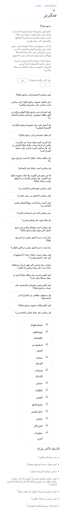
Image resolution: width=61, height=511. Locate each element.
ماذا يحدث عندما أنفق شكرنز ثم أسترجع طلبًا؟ (33, 239)
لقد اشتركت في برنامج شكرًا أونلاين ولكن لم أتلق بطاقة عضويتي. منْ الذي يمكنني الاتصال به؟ (31, 115)
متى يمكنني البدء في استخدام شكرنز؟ (34, 213)
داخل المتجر (36, 412)
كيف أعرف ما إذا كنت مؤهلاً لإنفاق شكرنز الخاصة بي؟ (32, 204)
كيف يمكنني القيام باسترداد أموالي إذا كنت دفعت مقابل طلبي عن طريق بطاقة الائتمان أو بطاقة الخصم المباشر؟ (32, 482)
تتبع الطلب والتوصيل (37, 335)
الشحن (39, 397)
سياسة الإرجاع (39, 361)
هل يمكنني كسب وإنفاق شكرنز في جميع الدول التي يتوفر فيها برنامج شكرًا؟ (33, 229)
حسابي (39, 383)
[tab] (30, 26)
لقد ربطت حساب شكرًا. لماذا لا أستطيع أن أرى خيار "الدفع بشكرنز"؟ (32, 256)
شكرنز (38, 6)
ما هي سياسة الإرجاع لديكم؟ (43, 471)
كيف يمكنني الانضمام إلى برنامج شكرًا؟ (33, 95)
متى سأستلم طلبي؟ (47, 457)
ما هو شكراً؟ (45, 26)
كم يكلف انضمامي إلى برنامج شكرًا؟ (35, 135)
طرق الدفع (37, 405)
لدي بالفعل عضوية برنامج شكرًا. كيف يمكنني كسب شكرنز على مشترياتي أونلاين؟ (31, 103)
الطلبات (38, 390)
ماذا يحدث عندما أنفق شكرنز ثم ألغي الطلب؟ (30, 248)
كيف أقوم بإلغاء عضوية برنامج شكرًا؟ (34, 305)
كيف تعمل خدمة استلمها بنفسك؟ (41, 464)
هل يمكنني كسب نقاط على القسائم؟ (34, 168)
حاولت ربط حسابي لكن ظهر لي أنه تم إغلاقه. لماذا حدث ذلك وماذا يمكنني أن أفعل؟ (31, 266)
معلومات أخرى (38, 436)
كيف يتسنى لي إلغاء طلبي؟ (44, 499)
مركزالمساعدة (51, 6)
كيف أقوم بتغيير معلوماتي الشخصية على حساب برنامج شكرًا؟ (33, 286)
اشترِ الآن (38, 426)
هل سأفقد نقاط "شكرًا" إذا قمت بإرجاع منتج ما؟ (31, 159)
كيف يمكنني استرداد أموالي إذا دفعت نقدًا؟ (37, 492)
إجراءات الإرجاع (38, 373)
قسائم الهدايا (36, 325)
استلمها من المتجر (37, 348)
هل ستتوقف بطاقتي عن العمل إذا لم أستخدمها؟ (34, 296)
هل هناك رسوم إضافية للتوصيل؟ (41, 506)
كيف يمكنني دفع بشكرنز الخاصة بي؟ (34, 188)
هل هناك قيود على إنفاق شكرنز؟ (36, 220)
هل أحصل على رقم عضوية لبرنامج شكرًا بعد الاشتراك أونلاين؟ (31, 126)
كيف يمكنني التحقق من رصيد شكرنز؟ (34, 196)
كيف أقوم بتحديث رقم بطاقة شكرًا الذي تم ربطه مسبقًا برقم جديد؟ (32, 276)
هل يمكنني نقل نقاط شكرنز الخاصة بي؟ (33, 313)
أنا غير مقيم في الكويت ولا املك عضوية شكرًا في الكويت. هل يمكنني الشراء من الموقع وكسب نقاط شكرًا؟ (31, 178)
